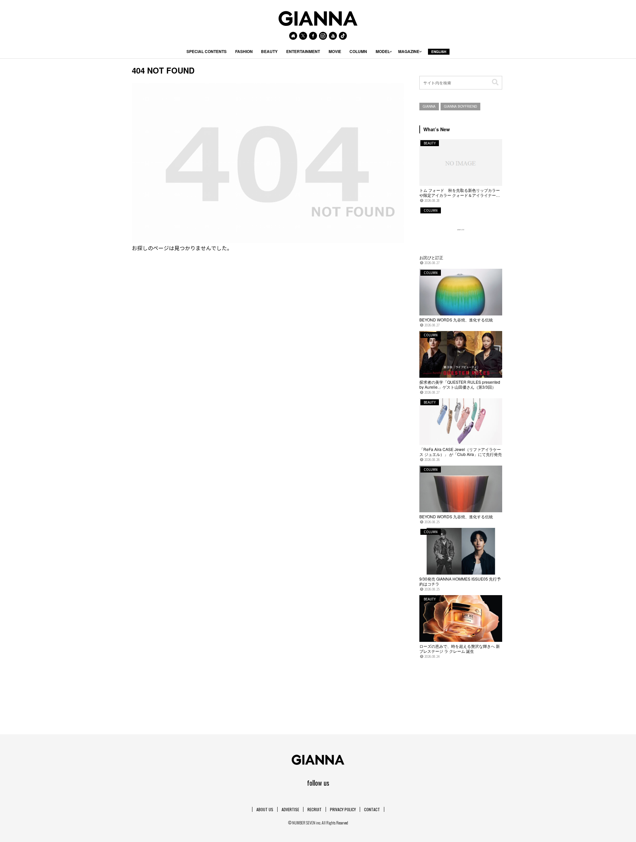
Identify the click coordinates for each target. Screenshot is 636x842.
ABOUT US (264, 809)
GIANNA (429, 106)
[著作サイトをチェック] (293, 36)
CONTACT (372, 809)
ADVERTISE (290, 809)
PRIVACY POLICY (343, 809)
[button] (495, 82)
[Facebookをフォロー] (313, 36)
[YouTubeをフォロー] (333, 36)
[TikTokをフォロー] (343, 36)
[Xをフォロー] (303, 36)
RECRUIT (314, 809)
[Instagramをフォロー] (323, 36)
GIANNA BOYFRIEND (460, 106)
